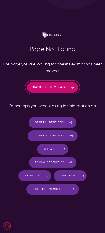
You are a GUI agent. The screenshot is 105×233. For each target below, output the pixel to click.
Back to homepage (50, 87)
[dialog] (7, 225)
